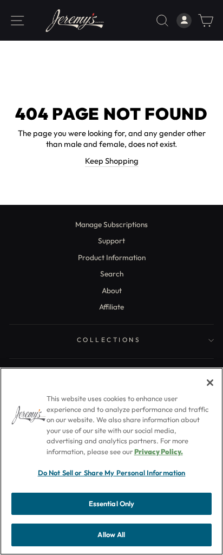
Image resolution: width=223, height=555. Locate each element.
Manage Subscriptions (111, 224)
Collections (109, 339)
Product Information (112, 257)
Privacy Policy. (158, 451)
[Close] (210, 383)
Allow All (111, 534)
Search (111, 274)
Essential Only (112, 503)
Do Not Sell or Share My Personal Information (112, 472)
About (112, 290)
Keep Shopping (112, 161)
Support (111, 241)
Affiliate (111, 307)
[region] (111, 461)
